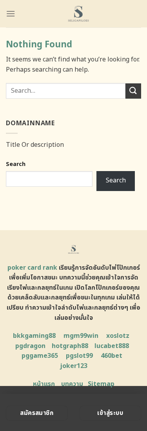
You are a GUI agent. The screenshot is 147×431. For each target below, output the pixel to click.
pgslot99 (79, 356)
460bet (111, 356)
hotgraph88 (70, 346)
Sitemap (101, 384)
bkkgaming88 (34, 336)
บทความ (72, 384)
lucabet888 (111, 346)
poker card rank (32, 267)
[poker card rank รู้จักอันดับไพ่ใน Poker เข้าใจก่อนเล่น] (78, 13)
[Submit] (133, 91)
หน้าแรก (44, 384)
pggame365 (40, 356)
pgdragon (30, 346)
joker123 (73, 366)
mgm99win (81, 336)
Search (15, 164)
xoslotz (117, 336)
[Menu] (10, 13)
